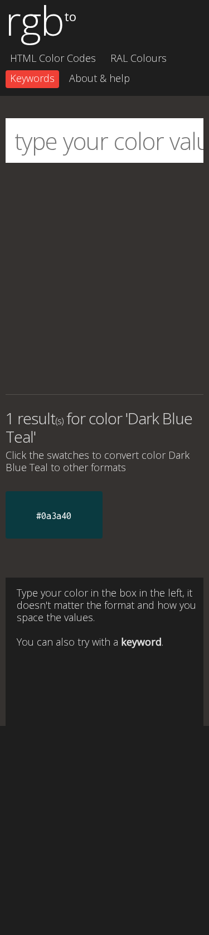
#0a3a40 (53, 516)
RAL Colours (138, 58)
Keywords (32, 78)
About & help (99, 78)
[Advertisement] (104, 278)
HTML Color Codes (53, 58)
